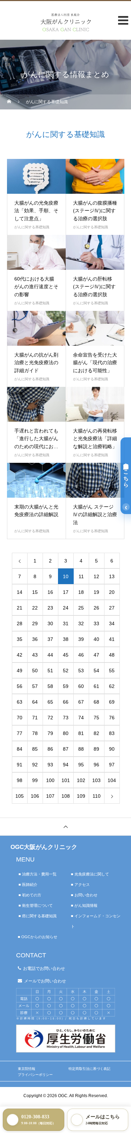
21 (19, 608)
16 (50, 592)
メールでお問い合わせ (45, 981)
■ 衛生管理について (36, 905)
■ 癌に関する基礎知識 (38, 916)
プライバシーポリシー (35, 1075)
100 (50, 780)
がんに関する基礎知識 (31, 227)
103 (96, 780)
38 (65, 639)
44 (50, 655)
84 (19, 749)
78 (35, 733)
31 (65, 623)
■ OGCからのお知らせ (37, 937)
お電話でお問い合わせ (44, 968)
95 (81, 764)
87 (65, 749)
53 (81, 670)
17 (65, 592)
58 (50, 686)
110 (97, 796)
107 (50, 796)
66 (65, 702)
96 (96, 764)
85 (35, 749)
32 (81, 623)
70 (19, 717)
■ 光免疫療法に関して (90, 874)
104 (112, 780)
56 (19, 686)
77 (19, 733)
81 (81, 733)
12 (96, 576)
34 (112, 623)
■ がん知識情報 (84, 905)
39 (81, 639)
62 (112, 686)
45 (65, 655)
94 (65, 764)
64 (35, 702)
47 (96, 655)
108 (65, 796)
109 (81, 796)
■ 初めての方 (30, 895)
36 (35, 639)
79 (50, 733)
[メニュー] (120, 29)
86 (50, 749)
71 (35, 717)
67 (81, 702)
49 (19, 670)
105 (19, 796)
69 (112, 702)
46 (81, 655)
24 (65, 608)
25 (81, 608)
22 (35, 608)
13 (112, 576)
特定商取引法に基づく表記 (89, 1069)
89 (96, 749)
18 (81, 592)
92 (35, 764)
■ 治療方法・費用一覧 (38, 874)
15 (35, 592)
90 (112, 749)
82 (96, 733)
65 (50, 702)
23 (50, 608)
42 (19, 655)
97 (112, 764)
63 (19, 702)
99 (35, 780)
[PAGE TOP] (65, 826)
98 (19, 780)
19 (96, 592)
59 (65, 686)
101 (65, 780)
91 (19, 764)
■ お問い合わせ (84, 895)
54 (96, 670)
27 (112, 608)
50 (35, 670)
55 (112, 670)
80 (65, 733)
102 (81, 780)
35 (19, 639)
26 (96, 608)
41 (112, 639)
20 (112, 592)
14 (19, 592)
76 (112, 717)
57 (35, 686)
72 (50, 717)
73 (65, 717)
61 (96, 686)
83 (112, 733)
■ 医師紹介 (28, 884)
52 (65, 670)
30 (50, 623)
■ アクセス (80, 884)
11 (81, 576)
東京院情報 (26, 1069)
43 (35, 655)
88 (81, 749)
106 (35, 796)
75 (96, 717)
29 (35, 623)
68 (96, 702)
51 (50, 670)
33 (96, 623)
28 (19, 623)
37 (50, 639)
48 (112, 655)
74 (81, 717)
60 (81, 686)
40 (96, 639)
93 (50, 764)
